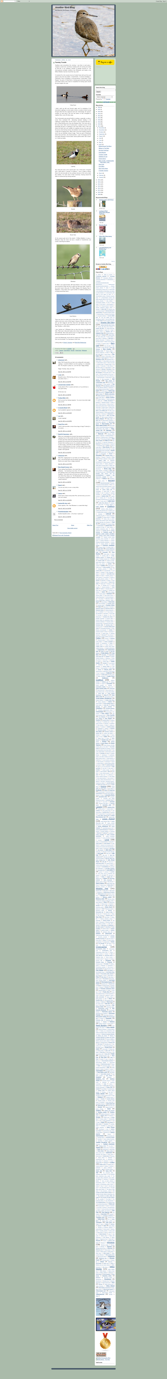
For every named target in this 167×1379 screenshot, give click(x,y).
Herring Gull (98, 733)
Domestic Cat (106, 585)
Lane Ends (105, 801)
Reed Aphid (110, 1023)
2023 (99, 113)
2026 (99, 107)
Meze (98, 903)
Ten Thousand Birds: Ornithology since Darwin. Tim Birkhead (105, 1178)
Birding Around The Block (105, 146)
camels (107, 487)
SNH (98, 1122)
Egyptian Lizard (101, 605)
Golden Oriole (112, 674)
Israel (99, 766)
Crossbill (113, 558)
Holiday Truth (101, 738)
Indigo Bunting (100, 761)
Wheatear (84, 350)
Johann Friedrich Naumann (101, 776)
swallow (112, 1162)
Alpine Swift (103, 309)
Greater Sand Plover (110, 700)
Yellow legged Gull (109, 1284)
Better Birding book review (109, 360)
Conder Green (101, 550)
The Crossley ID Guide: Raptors (108, 1197)
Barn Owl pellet (107, 345)
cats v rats (103, 501)
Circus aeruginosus (111, 515)
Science (111, 1083)
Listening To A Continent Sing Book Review (104, 846)
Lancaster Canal (109, 800)
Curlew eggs (98, 567)
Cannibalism (98, 491)
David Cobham (99, 577)
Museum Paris (109, 915)
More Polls (101, 164)
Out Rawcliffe (101, 943)
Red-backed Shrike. (110, 1006)
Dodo (99, 585)
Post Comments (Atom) (65, 532)
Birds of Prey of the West (107, 408)
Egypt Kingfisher (101, 603)
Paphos (106, 953)
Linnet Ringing (107, 843)
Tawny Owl (99, 1171)
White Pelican (103, 1251)
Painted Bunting (99, 953)
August (101, 136)
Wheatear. (102, 1246)
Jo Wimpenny (110, 774)
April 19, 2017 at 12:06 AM (65, 413)
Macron (97, 876)
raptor (112, 995)
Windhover (111, 1272)
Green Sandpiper (108, 706)
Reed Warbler (111, 1027)
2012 (99, 188)
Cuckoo (110, 563)
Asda (112, 329)
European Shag (109, 624)
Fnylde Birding (99, 641)
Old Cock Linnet (109, 938)
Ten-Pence (106, 1179)
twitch (102, 1224)
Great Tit (106, 695)
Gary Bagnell (112, 663)
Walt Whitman (106, 1237)
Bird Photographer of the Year (106, 374)
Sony (107, 1129)
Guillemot (113, 720)
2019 (99, 122)
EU (110, 615)
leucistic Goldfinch (105, 831)
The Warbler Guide (111, 1202)
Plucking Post (112, 983)
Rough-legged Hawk (105, 1064)
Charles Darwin (112, 512)
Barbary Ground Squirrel (110, 341)
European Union (99, 626)
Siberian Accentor (109, 1107)
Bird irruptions (110, 370)
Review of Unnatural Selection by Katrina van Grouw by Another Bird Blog (105, 1037)
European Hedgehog (100, 621)
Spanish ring (106, 1132)
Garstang (105, 663)
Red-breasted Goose (103, 1008)
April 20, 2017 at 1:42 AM (64, 431)
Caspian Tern (103, 497)
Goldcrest (109, 673)
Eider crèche (105, 606)
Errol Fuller (112, 613)
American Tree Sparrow (110, 314)
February (101, 175)
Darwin (102, 575)
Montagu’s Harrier (100, 910)
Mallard (105, 878)
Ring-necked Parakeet (108, 1045)
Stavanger (112, 1147)
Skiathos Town (103, 1115)
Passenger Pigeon (109, 955)
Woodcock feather (108, 1277)
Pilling (97, 977)
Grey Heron (105, 713)
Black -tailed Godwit (100, 415)
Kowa (102, 795)
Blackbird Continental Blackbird (102, 432)
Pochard (99, 985)
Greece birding (99, 703)
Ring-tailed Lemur (99, 1047)
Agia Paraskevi (110, 304)
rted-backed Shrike (106, 1065)
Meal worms (112, 890)
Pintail (97, 983)
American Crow (111, 309)
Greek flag (106, 705)
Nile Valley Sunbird (100, 926)
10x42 (107, 287)
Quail (97, 995)
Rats (105, 998)
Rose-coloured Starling (101, 1062)
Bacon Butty (98, 338)
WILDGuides (98, 1263)
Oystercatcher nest (107, 950)
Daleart (97, 573)
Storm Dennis (98, 1155)
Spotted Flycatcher (101, 1142)
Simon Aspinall (99, 1108)
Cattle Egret (111, 501)
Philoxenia (103, 965)
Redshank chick (99, 1020)
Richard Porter (104, 1042)
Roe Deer (104, 1057)
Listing (101, 848)
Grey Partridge (111, 715)
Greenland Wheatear (110, 708)
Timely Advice (102, 158)
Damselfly (103, 573)
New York (110, 923)
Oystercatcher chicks (101, 948)
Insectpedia (107, 761)
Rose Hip (111, 1059)
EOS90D (101, 611)
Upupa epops (106, 1229)
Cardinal (107, 492)
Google (103, 683)
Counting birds (105, 555)
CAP (102, 492)
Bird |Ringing (110, 365)
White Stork (98, 1253)
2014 (99, 184)
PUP (100, 991)
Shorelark (102, 1102)
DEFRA (97, 580)
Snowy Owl (110, 1125)
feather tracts (105, 633)
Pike (105, 975)
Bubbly (111, 476)
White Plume (110, 1251)
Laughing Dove (106, 812)
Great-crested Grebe (109, 696)
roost (106, 1059)
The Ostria (108, 1199)
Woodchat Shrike (107, 1275)
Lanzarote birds (107, 805)
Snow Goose (99, 1123)
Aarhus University (100, 300)
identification (104, 754)
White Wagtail (106, 1253)
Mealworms (99, 892)
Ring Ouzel (100, 1043)
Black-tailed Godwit (101, 425)
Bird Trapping (107, 384)
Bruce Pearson (99, 470)
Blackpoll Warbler (109, 435)
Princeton (107, 986)
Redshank (109, 1018)
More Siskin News (103, 168)
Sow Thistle (99, 1132)
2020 (99, 120)
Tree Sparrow (106, 1212)
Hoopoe (104, 741)
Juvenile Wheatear (111, 782)
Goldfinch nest (105, 681)
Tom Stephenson (111, 1207)
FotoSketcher (104, 643)
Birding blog (112, 390)
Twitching (99, 1225)
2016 (99, 180)
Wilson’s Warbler (103, 1272)
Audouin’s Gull (99, 333)
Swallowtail (98, 1167)
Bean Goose (107, 354)
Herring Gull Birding (108, 733)
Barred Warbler (109, 350)
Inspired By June (62, 503)
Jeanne (60, 493)
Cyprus (110, 568)
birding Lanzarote (101, 395)
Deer (112, 578)
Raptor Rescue (99, 998)
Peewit (111, 958)
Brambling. (98, 457)
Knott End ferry (99, 793)
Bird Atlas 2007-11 (100, 367)
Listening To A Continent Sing (107, 844)
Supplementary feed (100, 1159)
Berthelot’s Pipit (100, 359)
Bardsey (99, 343)
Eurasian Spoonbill (100, 618)
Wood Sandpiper (106, 1274)
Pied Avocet (110, 967)
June (100, 140)
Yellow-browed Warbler (108, 1289)
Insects (113, 761)
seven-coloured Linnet (106, 1095)
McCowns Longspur (100, 886)
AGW (97, 305)
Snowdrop (106, 1123)
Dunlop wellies (102, 593)
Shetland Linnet (109, 1097)
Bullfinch (104, 478)
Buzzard (111, 480)
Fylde (107, 651)
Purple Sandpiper (109, 993)
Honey (107, 738)
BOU (97, 453)
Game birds (105, 659)
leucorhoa (113, 831)
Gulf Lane (99, 721)
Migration (98, 905)
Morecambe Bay (99, 912)
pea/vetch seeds (99, 958)
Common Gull (105, 530)
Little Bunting (100, 849)
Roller (111, 1057)
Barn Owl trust (105, 347)
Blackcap (100, 433)
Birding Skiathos (110, 397)
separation (111, 1093)
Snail (114, 1120)
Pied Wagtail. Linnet (100, 972)
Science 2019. (99, 1085)
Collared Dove (108, 525)
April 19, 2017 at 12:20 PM (65, 421)
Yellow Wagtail (110, 1286)
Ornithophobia (106, 941)
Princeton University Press (108, 988)
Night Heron (103, 925)
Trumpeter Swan (111, 1217)
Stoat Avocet (105, 1149)
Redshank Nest (109, 1020)
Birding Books (101, 392)
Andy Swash (100, 320)
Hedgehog (112, 728)
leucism (111, 829)
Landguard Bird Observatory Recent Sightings (104, 213)
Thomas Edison (101, 1205)
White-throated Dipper (102, 1256)
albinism (111, 305)
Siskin (109, 1108)
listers (97, 848)
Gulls (112, 721)
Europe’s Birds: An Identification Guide (104, 620)
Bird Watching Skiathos (102, 387)
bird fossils (104, 370)
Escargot (105, 615)
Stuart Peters (101, 1157)
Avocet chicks (111, 334)
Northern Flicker (106, 928)
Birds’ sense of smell (109, 412)
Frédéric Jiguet (99, 646)
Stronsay (113, 1155)
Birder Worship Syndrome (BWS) (102, 389)
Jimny (97, 774)
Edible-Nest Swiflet (109, 598)
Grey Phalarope (101, 716)
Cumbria (97, 565)
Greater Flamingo (99, 700)
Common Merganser (104, 540)
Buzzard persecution (104, 482)
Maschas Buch (103, 225)
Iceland (107, 753)
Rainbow (107, 995)
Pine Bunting (105, 978)
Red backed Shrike (109, 1000)
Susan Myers (99, 1160)
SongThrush (101, 1129)
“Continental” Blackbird (101, 276)
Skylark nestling (103, 1118)
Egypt (97, 601)
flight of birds (110, 639)
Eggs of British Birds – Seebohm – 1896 (104, 600)
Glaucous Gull (99, 671)
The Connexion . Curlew (106, 1190)
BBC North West (99, 354)
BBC (112, 352)
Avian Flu (98, 334)
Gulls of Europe (99, 723)
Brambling (99, 455)
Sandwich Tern (100, 1078)
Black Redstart (100, 418)
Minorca (111, 905)
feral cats (104, 634)
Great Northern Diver (100, 691)
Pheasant (109, 962)
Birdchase (111, 387)
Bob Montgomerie (105, 443)
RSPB (99, 1065)
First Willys (101, 166)
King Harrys (110, 788)
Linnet (107, 840)
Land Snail (98, 801)
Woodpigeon (107, 1279)
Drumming (105, 590)
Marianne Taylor (99, 881)
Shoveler (100, 1107)
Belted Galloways (105, 357)
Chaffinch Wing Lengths (102, 512)
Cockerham (102, 523)
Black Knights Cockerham (107, 417)
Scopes (111, 1085)
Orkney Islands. (111, 940)
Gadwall (107, 656)
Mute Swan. (107, 917)
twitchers (113, 1224)
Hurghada (102, 753)
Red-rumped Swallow (101, 1016)
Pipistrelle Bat (104, 983)
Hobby (105, 736)
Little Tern (111, 861)
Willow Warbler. (103, 1270)
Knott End (112, 790)
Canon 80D (106, 491)
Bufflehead (98, 478)
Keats (108, 784)
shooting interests (111, 1098)
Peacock (106, 958)
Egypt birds (112, 601)
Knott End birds (101, 791)
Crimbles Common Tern (104, 558)
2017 (99, 126)
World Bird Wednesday (80, 342)
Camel (102, 487)
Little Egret (108, 850)
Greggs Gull (108, 711)
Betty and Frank (111, 362)
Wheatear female (104, 1244)
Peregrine (108, 960)
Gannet (99, 661)
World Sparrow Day (106, 1282)
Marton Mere (110, 884)
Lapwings (98, 810)
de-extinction (106, 577)
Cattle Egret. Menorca (104, 502)
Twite (104, 1225)
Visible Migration (102, 1233)
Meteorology (112, 902)
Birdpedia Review (105, 402)
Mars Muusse (110, 881)
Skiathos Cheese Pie (105, 1113)
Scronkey (104, 1092)
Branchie (109, 457)
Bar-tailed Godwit (99, 341)
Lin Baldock (111, 832)
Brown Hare (107, 468)
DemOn (108, 580)
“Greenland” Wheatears (100, 279)
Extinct (106, 631)
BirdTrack (104, 413)
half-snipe (106, 723)
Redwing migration (102, 1023)
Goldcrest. (98, 674)
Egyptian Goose (111, 603)
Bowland (110, 453)
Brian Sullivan (112, 458)
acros (108, 302)
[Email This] (56, 353)
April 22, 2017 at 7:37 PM (64, 490)
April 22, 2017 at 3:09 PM (64, 482)
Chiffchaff (108, 513)
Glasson (99, 669)
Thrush (107, 1205)
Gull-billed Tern (106, 721)
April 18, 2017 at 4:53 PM (64, 371)
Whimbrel (109, 1246)
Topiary (98, 1208)
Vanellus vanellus (103, 1230)
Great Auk (110, 686)
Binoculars (103, 365)
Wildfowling (110, 1261)
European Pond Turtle (108, 623)
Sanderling (98, 1077)
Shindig (97, 1098)
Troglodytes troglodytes (108, 1215)
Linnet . (97, 841)
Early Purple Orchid (109, 595)
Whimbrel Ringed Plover (101, 1248)
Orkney (104, 940)
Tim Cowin (99, 1207)
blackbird (108, 430)
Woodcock (98, 1277)
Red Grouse (110, 1001)
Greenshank (99, 711)
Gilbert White (112, 667)
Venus (105, 1232)
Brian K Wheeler (104, 458)
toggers (104, 1207)
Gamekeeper (112, 659)
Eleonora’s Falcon (100, 610)
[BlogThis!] (57, 353)
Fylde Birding (105, 653)
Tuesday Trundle (60, 62)
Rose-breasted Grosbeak (107, 1060)
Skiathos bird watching (109, 1110)
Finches (106, 638)
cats (98, 501)
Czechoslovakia (107, 570)
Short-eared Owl (110, 1103)
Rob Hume (109, 1052)
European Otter (99, 623)
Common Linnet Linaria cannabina (105, 533)
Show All (113, 261)
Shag (113, 1095)
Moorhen (110, 910)
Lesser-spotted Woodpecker (102, 829)
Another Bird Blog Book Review (108, 324)
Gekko (107, 664)
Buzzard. (113, 482)
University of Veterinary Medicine (105, 1227)
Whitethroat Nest (103, 1258)
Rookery (102, 1059)
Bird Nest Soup (107, 372)
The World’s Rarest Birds (102, 1203)
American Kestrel (100, 310)
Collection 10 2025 (100, 527)
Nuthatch (98, 933)
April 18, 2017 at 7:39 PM (64, 404)
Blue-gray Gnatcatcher (108, 442)
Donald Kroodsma (106, 586)
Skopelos (111, 1115)
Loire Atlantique (105, 866)
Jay (109, 771)
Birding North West (100, 397)
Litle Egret (106, 848)
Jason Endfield (103, 771)
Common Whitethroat (110, 548)
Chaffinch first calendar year (101, 510)
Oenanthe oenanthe (102, 936)
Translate (108, 99)
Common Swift (110, 547)
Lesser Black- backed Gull (103, 815)
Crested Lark (110, 557)
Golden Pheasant (101, 676)
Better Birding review (101, 362)
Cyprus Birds (99, 570)
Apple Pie (107, 329)
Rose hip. (98, 1060)
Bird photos (108, 377)
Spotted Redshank (109, 1144)
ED (96, 598)
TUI (108, 1219)
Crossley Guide (101, 560)
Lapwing (61, 350)
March (101, 173)
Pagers (111, 952)
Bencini (111, 357)
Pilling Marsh (104, 977)
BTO (111, 470)
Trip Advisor (98, 1215)
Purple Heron (106, 992)
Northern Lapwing (105, 930)
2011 (99, 190)
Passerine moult (99, 957)
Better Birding (99, 360)
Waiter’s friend (104, 1235)
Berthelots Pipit (110, 359)
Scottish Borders (111, 1088)
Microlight (111, 903)
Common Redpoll (104, 543)
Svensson (106, 1162)
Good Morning (102, 152)
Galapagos (108, 658)
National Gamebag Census (106, 918)
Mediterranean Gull (102, 893)
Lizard (111, 864)
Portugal (101, 986)
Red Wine (108, 1005)
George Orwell (106, 666)
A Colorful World (62, 407)
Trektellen (111, 1214)
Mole (103, 908)
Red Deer (98, 1001)
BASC (107, 352)
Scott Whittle (103, 1088)
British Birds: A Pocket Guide (102, 465)
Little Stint (104, 861)
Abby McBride (109, 300)
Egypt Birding (104, 601)
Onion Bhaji (98, 940)
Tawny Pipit (109, 1171)
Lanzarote (112, 801)
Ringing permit (101, 1050)
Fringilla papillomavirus (110, 648)
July (100, 138)
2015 (99, 182)
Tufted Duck (78, 350)
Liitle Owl (105, 832)
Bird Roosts (110, 382)
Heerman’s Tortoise (102, 729)
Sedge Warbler (100, 1093)
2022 (99, 115)
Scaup (105, 1083)
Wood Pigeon (99, 1274)
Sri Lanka (111, 1145)
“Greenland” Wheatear (108, 277)
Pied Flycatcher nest (109, 968)
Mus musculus (101, 915)
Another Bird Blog (65, 7)
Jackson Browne (105, 769)
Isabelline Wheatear (110, 764)
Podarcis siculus (106, 985)
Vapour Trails (112, 1230)
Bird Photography (101, 377)
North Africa (108, 926)
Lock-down (98, 866)
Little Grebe (100, 853)
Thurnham (112, 1205)
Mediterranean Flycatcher (109, 892)
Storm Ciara (110, 1154)
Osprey (113, 941)
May (100, 142)
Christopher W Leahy (100, 515)
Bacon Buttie (110, 336)
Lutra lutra (110, 875)
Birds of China (110, 403)
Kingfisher (99, 790)
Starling (98, 1147)
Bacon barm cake (101, 336)
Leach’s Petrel (102, 813)
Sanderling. (109, 1077)
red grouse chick (99, 1003)
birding (97, 390)
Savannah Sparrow (106, 1080)
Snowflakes (103, 1125)
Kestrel (103, 786)
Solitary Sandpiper (100, 1127)
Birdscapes (98, 413)
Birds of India (105, 407)
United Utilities (112, 1225)
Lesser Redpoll (108, 819)
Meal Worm (105, 890)
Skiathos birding (102, 1112)
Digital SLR (103, 583)
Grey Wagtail (108, 718)
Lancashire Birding (110, 795)
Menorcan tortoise (101, 900)
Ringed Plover (108, 1047)
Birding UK (100, 400)
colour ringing (110, 527)
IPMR (103, 764)
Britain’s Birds (102, 460)
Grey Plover (110, 716)
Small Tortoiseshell (107, 1120)
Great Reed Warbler (110, 691)
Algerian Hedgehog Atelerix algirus (104, 307)
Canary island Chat (107, 489)
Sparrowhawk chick (111, 1135)
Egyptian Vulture (110, 605)
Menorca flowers (111, 898)
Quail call (102, 995)
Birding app (104, 390)
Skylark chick (106, 1117)
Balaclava (105, 338)
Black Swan (110, 418)
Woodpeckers (98, 1279)
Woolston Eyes (106, 1280)
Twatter (97, 1224)
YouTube (110, 1294)
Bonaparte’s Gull (100, 445)
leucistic (97, 831)
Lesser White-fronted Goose (109, 824)
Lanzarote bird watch (103, 803)
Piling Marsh (110, 975)
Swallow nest (110, 1164)
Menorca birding (107, 897)
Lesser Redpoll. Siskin (105, 821)
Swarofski (98, 1169)
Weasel (104, 1240)
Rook (97, 1059)
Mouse (113, 913)
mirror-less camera (99, 907)
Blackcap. (103, 435)
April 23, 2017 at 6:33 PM (64, 508)
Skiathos (98, 1110)
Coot (97, 552)
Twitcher (107, 1224)
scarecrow (104, 1082)
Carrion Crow (105, 496)
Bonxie (107, 445)
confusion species (109, 550)
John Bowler (112, 776)
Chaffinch (111, 506)
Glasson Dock (108, 669)
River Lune (108, 1050)
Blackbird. (112, 432)
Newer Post (55, 525)
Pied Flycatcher (99, 968)
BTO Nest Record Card (100, 471)
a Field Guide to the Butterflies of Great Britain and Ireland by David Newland (105, 291)
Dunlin (103, 592)
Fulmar (102, 651)
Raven (110, 998)
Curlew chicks (110, 565)
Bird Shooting (99, 384)
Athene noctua (99, 331)
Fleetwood (112, 638)
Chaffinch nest (112, 510)
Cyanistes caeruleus (102, 568)
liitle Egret (99, 832)
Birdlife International (108, 400)
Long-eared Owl (101, 870)
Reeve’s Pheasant (102, 1029)
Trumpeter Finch (100, 1217)
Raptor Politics (110, 996)
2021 (99, 117)
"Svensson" (98, 281)
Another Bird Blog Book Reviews (105, 326)
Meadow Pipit (102, 888)
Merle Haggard (99, 902)
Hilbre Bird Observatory (105, 236)
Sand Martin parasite (105, 1073)
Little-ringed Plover (100, 863)
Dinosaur (109, 583)
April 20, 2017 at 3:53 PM (64, 452)
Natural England (106, 920)
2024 (99, 111)
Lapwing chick (111, 807)
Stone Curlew (110, 1150)
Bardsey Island (106, 343)
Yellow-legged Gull (101, 1290)
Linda (59, 375)
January (101, 177)
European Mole (110, 621)
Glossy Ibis (105, 671)
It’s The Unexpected (106, 766)
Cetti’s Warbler (100, 506)
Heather (106, 728)
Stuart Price (61, 424)
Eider (99, 606)
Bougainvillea (103, 453)
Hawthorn (103, 726)
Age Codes (102, 304)
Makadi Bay (110, 876)
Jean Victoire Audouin (104, 773)
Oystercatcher (101, 947)
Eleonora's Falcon (109, 608)
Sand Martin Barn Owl (110, 1070)
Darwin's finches (109, 575)
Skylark (72, 350)
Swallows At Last (103, 156)
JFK (112, 773)
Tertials (97, 1185)
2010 (99, 192)
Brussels (106, 470)
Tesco (102, 1185)
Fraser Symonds (109, 644)
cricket (97, 558)
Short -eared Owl (109, 1102)
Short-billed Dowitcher (100, 1103)
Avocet (104, 334)
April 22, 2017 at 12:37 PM (65, 464)
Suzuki (111, 1160)
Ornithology (99, 941)
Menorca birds (100, 899)
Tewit (106, 1185)
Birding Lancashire (110, 394)
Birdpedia (98, 402)
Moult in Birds (109, 912)
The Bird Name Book (104, 1187)
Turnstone (99, 1222)
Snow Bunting (110, 1122)
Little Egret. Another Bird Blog (108, 851)
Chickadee (100, 513)
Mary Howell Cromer (63, 467)
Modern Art (98, 908)
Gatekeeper (100, 664)
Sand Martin (67, 350)
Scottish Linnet (101, 1090)
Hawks (106, 725)
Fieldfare (98, 638)
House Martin (104, 743)
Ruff (108, 1067)
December (102, 128)
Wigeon (102, 1261)
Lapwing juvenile (101, 808)
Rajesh (60, 485)
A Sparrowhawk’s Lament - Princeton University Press (105, 296)
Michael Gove (104, 903)
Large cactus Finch (106, 810)
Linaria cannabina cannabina (108, 837)
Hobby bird (112, 736)
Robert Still (107, 1053)
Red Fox (103, 1001)
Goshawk (110, 685)
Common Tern (99, 548)
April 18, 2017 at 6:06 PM (64, 395)
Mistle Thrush (108, 907)
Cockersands (100, 525)
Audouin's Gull (109, 331)
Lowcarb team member (64, 384)
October (101, 132)
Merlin (105, 902)
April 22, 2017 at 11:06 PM (64, 500)
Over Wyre (109, 943)
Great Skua (101, 693)
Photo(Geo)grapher (63, 511)
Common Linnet (107, 532)
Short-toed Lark (102, 1105)
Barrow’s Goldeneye (100, 352)
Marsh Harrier (100, 883)
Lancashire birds (102, 796)
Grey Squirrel (99, 718)
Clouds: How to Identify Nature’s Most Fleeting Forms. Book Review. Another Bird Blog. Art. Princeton (105, 520)
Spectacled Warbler (110, 1137)
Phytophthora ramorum (101, 967)
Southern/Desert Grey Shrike (109, 1130)
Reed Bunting (101, 1025)
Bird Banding (108, 367)
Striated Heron (106, 1155)
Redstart (105, 1021)
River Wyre (102, 1052)
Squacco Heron (102, 1145)
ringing (97, 1049)
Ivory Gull (104, 768)
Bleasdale (111, 437)
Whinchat (110, 1248)
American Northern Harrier (109, 312)
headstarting (100, 728)
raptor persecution (100, 996)
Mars (105, 881)
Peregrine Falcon (100, 962)
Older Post (89, 525)
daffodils (102, 572)
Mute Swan (99, 917)
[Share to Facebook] (61, 353)
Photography (110, 965)
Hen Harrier (110, 729)
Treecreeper (104, 1214)
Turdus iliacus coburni (107, 1220)
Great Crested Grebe (101, 688)
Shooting (103, 1098)
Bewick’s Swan (108, 364)
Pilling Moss (110, 977)
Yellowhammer (100, 1294)
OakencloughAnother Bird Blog (102, 935)
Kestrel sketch (103, 788)
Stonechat (109, 1152)
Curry (113, 567)
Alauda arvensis (105, 305)
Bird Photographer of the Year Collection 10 (105, 375)
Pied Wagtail (99, 970)
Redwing (112, 1021)
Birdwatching (110, 413)
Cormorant (105, 552)
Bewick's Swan (100, 364)
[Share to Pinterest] (62, 353)
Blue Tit (107, 440)
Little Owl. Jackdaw (100, 858)
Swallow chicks (102, 1164)
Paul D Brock (109, 957)
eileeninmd (61, 360)
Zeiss (97, 1295)
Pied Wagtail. (110, 970)
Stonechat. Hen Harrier (101, 1154)
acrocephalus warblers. (100, 302)
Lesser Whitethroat (103, 826)
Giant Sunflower (104, 667)
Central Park (100, 504)
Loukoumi (106, 871)
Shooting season (101, 1100)
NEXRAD (98, 925)
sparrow (109, 1134)
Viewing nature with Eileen (106, 200)
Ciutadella (99, 517)
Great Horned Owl (109, 690)
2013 (99, 186)
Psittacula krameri (102, 990)
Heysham (98, 734)
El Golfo (111, 606)
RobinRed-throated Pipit (104, 1055)
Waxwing (98, 1240)
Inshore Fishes (100, 763)
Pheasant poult (99, 963)
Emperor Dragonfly (109, 610)
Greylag (98, 720)
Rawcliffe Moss (99, 1000)
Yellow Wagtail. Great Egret (104, 1287)
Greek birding (99, 705)
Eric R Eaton (110, 611)
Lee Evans (108, 813)
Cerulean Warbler (109, 504)
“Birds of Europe (108, 274)
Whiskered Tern (99, 1249)
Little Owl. (104, 855)
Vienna (110, 1232)
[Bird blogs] (105, 1351)
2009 (99, 194)
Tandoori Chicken (109, 1169)
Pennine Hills (99, 960)
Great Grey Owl (101, 690)
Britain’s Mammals (109, 463)
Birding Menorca (110, 395)
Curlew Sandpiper (107, 567)
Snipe (102, 1122)
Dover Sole (98, 590)
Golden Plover (111, 676)
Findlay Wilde (62, 398)
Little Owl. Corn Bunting (108, 856)
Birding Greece (99, 394)
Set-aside (98, 1095)
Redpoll (101, 1018)
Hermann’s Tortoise (109, 731)
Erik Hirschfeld (99, 613)
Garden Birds (106, 661)
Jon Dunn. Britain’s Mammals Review (103, 779)
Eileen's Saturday (67, 342)
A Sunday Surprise (103, 170)
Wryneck (100, 1284)
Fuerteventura (101, 649)
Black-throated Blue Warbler (102, 428)
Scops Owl (109, 1087)
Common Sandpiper (109, 545)
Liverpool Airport (109, 863)
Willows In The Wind (104, 148)
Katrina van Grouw (102, 784)
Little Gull (108, 853)
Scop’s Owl (106, 1085)
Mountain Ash (99, 913)
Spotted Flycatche (109, 1140)
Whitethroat (111, 1256)
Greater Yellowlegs (102, 701)
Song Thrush (111, 1127)
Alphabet (98, 309)
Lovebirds (112, 871)
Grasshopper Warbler (101, 686)
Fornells (97, 643)
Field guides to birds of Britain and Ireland (104, 636)
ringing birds (104, 1048)
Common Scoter (102, 547)
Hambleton (112, 723)
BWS (111, 484)
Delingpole (103, 580)
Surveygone (110, 1159)
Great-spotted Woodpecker (104, 698)
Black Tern (98, 420)
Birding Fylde (109, 392)
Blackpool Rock (104, 437)
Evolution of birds (99, 631)
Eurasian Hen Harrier (108, 616)
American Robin (100, 314)
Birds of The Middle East (101, 410)
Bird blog (103, 369)
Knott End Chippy (109, 791)
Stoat (98, 1149)
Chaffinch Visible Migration (107, 508)
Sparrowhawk (100, 1135)
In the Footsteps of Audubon (109, 759)
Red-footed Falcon (107, 1011)
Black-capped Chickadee (108, 420)
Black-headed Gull (107, 423)
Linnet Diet (111, 841)
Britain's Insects (107, 462)
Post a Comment (58, 519)
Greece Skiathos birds (108, 703)
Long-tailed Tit (111, 870)
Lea (59, 416)
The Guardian (101, 1199)
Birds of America (102, 403)
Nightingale (110, 925)
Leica (113, 813)
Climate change (106, 517)
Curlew (103, 565)
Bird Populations (105, 379)
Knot (106, 790)
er (105, 611)
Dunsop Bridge (99, 595)
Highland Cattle (105, 734)
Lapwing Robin (110, 808)
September (102, 134)
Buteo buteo (101, 480)
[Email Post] (73, 348)
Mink (106, 905)
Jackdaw (98, 769)
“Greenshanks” (110, 279)
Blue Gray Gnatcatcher (106, 438)
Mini (102, 905)
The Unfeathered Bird (100, 1202)
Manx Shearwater (108, 879)
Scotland (98, 1088)
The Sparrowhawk (109, 1200)
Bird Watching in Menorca (109, 385)
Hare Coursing (100, 725)
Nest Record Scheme (101, 923)
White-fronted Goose (110, 1254)
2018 (99, 124)
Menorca (102, 895)
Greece (110, 701)
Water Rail (111, 1238)
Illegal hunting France (100, 758)
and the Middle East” (110, 319)
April (100, 144)
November (102, 130)
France (111, 643)
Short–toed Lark (111, 1105)
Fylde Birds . (104, 654)
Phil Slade (106, 963)
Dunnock (109, 593)
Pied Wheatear (99, 975)
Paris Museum (99, 955)
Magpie (102, 876)
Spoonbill (100, 1140)
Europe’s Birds (109, 618)
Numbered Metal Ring (108, 931)
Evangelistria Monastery (105, 628)
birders (112, 389)
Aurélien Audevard (109, 333)
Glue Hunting (112, 671)
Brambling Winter (109, 455)
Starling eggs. (106, 1147)
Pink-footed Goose (106, 982)
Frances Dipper (99, 644)
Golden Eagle (104, 674)
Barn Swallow (107, 349)
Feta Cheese (110, 634)
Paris (112, 953)
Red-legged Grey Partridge (101, 1013)
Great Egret (112, 688)
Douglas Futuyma (109, 588)
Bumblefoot (112, 478)
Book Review (106, 447)
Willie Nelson (105, 1267)
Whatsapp (103, 1242)
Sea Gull (111, 1092)
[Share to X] (59, 353)
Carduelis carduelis (107, 494)
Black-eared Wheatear (101, 422)
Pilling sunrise (98, 978)
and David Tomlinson (101, 315)
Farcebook (111, 631)
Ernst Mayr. (106, 613)
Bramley (103, 457)
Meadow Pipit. (99, 890)
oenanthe (113, 935)
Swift (103, 1169)
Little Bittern (112, 848)
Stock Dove (101, 1150)
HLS (101, 736)
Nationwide (98, 920)
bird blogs (109, 369)
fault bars (98, 633)
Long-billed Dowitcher (110, 868)
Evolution (111, 629)
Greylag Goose (105, 720)
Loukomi (100, 871)
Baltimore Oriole (109, 339)
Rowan (113, 1064)
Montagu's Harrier (109, 908)
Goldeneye (105, 678)
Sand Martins (109, 1075)
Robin (113, 1053)
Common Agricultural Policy (102, 528)
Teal (97, 1172)
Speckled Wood (101, 1137)
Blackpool (98, 437)
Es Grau (99, 615)
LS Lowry (104, 875)
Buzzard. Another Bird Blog (102, 484)
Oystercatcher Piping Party (102, 952)
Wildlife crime (106, 1263)
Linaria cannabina (100, 834)
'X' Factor (98, 274)
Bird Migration (99, 372)
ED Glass (101, 598)
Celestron (113, 502)
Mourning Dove (107, 913)
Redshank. (98, 1021)
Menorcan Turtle (109, 900)
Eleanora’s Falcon (100, 608)
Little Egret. (98, 851)
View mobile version (72, 528)
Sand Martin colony (102, 1072)
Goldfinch (99, 680)
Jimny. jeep (103, 774)
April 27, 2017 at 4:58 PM (64, 516)
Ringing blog (112, 1048)
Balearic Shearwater (100, 339)
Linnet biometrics (104, 841)
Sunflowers (110, 1157)
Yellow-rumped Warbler (107, 1292)
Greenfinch (99, 708)
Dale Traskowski (109, 572)
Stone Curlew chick (100, 1152)
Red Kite (107, 1003)
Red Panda (102, 1005)
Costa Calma (106, 553)
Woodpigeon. (98, 1280)
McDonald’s (110, 886)
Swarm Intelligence (108, 1167)
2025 (99, 109)
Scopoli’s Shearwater (100, 1087)
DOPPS (102, 588)
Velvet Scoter (100, 1232)
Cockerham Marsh (111, 523)
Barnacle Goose (99, 350)
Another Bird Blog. (100, 328)
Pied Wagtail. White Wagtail (107, 973)
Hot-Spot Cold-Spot (103, 150)
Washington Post (103, 1238)
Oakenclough (108, 933)
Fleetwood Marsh (101, 639)
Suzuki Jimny (99, 1162)
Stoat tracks (112, 1149)
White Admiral (107, 1249)
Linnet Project (99, 843)
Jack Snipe (110, 768)
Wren (113, 1282)
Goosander (109, 683)
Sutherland (106, 1160)
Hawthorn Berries (111, 726)
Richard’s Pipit (112, 1042)
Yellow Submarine (100, 1285)
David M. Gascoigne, (63, 434)
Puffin (109, 990)
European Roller (99, 624)
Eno (97, 611)
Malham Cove (99, 878)
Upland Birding (99, 1229)
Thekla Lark (112, 1204)
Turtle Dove (109, 1222)
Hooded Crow (105, 739)
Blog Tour (98, 438)
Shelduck (100, 1097)
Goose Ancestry (100, 685)
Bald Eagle (110, 338)
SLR (100, 1120)
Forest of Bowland (108, 641)
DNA (114, 583)
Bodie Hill (113, 443)
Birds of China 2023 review (101, 405)
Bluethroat (98, 443)
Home (72, 525)
